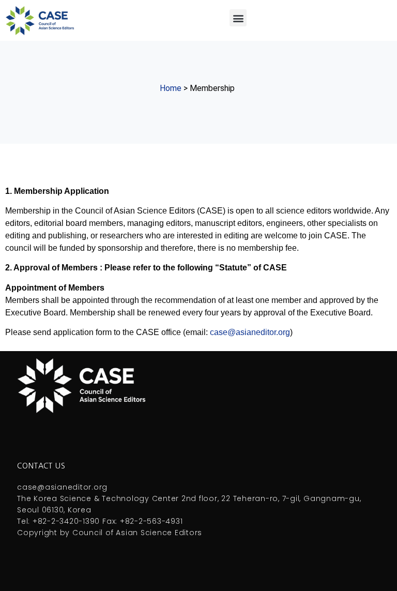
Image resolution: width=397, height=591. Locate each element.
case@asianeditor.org (250, 332)
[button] (238, 17)
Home (170, 88)
